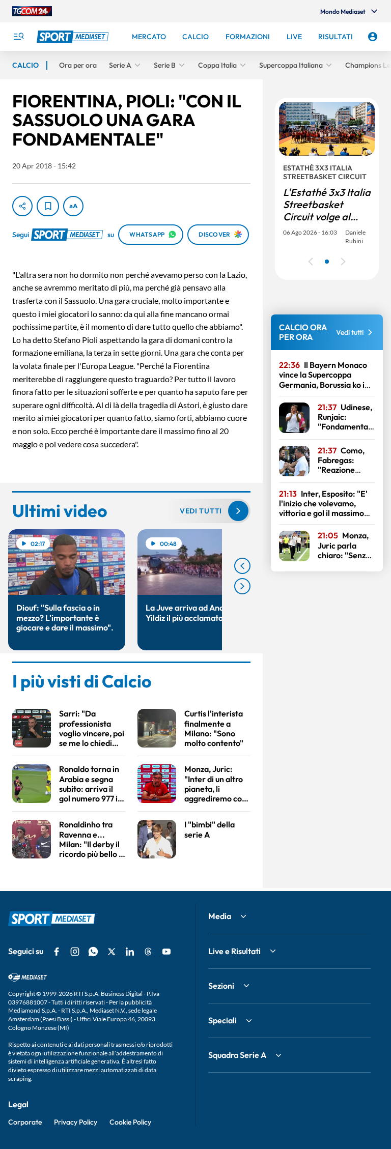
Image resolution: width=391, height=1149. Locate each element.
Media (219, 916)
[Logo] (74, 37)
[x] (111, 951)
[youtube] (166, 951)
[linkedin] (130, 951)
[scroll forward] (242, 586)
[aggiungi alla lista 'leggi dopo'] (48, 206)
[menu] (18, 37)
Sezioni (221, 986)
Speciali (222, 1020)
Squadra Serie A (237, 1055)
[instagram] (75, 951)
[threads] (148, 951)
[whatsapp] (93, 951)
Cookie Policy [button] (130, 1122)
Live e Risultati (234, 951)
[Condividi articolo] (22, 206)
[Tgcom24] (32, 11)
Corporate (25, 1122)
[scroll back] (242, 566)
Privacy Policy (75, 1122)
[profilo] (372, 37)
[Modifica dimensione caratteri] (73, 206)
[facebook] (56, 951)
